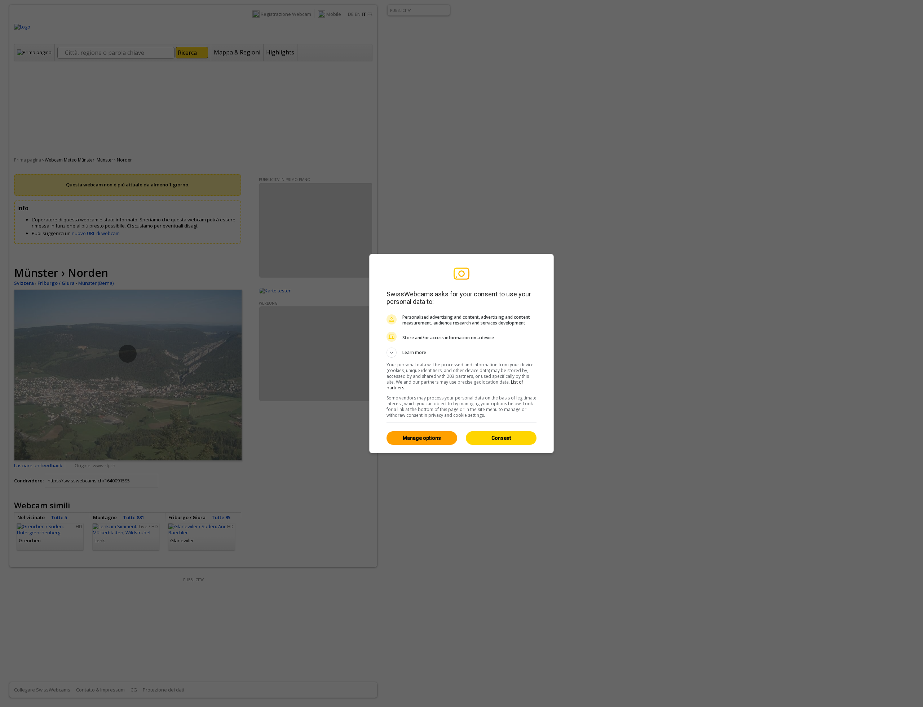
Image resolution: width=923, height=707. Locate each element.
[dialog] (461, 353)
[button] (461, 353)
